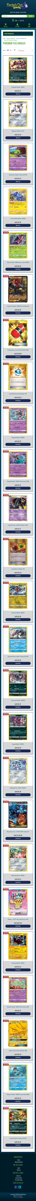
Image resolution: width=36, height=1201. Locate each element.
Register (22, 21)
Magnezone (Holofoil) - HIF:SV (18, 131)
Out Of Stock (17, 269)
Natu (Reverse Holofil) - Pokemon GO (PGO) (18, 175)
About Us (18, 1176)
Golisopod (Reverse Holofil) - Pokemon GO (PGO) (18, 656)
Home (4, 38)
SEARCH (30, 16)
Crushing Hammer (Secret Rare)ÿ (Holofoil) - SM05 (18, 350)
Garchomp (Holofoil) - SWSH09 (18, 613)
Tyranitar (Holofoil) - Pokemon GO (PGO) (18, 1138)
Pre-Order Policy (18, 1180)
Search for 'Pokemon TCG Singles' (10, 40)
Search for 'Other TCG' (11, 38)
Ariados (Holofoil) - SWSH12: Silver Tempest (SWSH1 (18, 262)
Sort (14, 50)
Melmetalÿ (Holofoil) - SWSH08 (18, 875)
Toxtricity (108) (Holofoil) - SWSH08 (18, 218)
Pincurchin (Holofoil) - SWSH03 (18, 963)
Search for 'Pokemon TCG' (21, 38)
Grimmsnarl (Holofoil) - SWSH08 (18, 700)
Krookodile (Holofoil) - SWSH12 (18, 87)
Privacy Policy (18, 1178)
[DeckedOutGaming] (18, 5)
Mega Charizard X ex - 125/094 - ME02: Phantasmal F (18, 831)
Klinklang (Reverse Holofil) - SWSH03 (18, 788)
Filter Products (9, 34)
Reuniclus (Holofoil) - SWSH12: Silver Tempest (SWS (18, 1007)
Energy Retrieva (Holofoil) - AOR (18, 569)
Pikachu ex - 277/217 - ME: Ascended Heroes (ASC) (18, 919)
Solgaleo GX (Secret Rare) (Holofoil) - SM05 (18, 1050)
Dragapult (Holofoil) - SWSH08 (18, 437)
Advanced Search (19, 1162)
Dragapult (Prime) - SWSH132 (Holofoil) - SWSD (18, 525)
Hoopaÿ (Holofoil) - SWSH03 (18, 744)
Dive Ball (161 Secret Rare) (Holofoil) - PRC (18, 394)
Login (16, 21)
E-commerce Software (16, 1197)
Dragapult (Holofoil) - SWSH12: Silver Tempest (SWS (18, 481)
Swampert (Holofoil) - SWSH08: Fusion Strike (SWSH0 (18, 1094)
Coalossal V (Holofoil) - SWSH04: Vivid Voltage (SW (18, 306)
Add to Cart (18, 94)
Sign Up (18, 1170)
